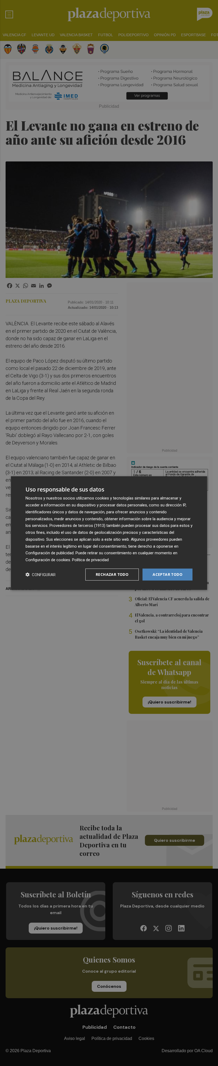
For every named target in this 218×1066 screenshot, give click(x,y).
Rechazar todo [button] (112, 574)
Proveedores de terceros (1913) (77, 525)
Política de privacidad (90, 559)
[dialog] (109, 533)
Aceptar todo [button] (167, 574)
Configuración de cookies (48, 559)
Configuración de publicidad (50, 553)
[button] (41, 574)
